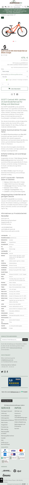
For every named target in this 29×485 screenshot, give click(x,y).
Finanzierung (4, 427)
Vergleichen (4, 424)
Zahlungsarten (5, 418)
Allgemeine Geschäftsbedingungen (21, 416)
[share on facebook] (17, 94)
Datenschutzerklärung (16, 347)
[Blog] (6, 7)
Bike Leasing (4, 429)
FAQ (2, 440)
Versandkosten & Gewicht (22, 67)
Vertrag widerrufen (6, 400)
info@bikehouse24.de (7, 360)
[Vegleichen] (9, 7)
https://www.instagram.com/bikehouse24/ (5, 372)
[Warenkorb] (28, 7)
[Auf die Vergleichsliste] (12, 94)
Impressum (18, 413)
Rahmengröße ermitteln (5, 432)
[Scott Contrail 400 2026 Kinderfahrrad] (14, 29)
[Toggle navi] (2, 6)
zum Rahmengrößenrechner (15, 74)
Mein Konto (4, 422)
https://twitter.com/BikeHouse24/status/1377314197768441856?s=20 (2, 372)
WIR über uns (18, 411)
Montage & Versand (6, 411)
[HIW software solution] (24, 484)
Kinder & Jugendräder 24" (8, 15)
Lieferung (3, 413)
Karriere (17, 428)
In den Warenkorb (15, 88)
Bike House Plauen (11, 480)
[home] (15, 2)
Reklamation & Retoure (7, 420)
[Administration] (27, 484)
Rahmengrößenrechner (7, 435)
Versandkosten (5, 415)
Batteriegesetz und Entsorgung (20, 425)
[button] (13, 41)
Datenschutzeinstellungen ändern (15, 405)
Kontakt (3, 438)
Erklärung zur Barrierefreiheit (5, 443)
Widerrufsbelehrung (20, 422)
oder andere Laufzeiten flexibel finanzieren (17, 64)
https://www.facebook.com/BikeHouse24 (7, 372)
